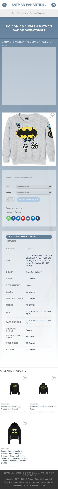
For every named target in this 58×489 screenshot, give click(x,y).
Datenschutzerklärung (28, 473)
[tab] (29, 237)
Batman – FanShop (13, 42)
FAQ (42, 473)
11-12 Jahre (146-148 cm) (37, 255)
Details (30, 177)
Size (7, 186)
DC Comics (30, 279)
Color (8, 192)
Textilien (29, 249)
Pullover (47, 42)
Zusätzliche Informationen (21, 237)
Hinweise (11, 241)
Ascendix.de (47, 482)
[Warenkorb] (53, 5)
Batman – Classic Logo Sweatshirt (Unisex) (11, 407)
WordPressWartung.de (35, 485)
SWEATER (30, 336)
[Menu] (4, 5)
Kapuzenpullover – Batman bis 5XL (43, 407)
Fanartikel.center (11, 482)
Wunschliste (29, 475)
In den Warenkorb (28, 200)
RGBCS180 (30, 305)
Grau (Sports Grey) (34, 272)
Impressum (9, 473)
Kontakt (50, 473)
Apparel (29, 330)
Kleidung (32, 42)
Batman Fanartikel (29, 4)
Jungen (29, 285)
